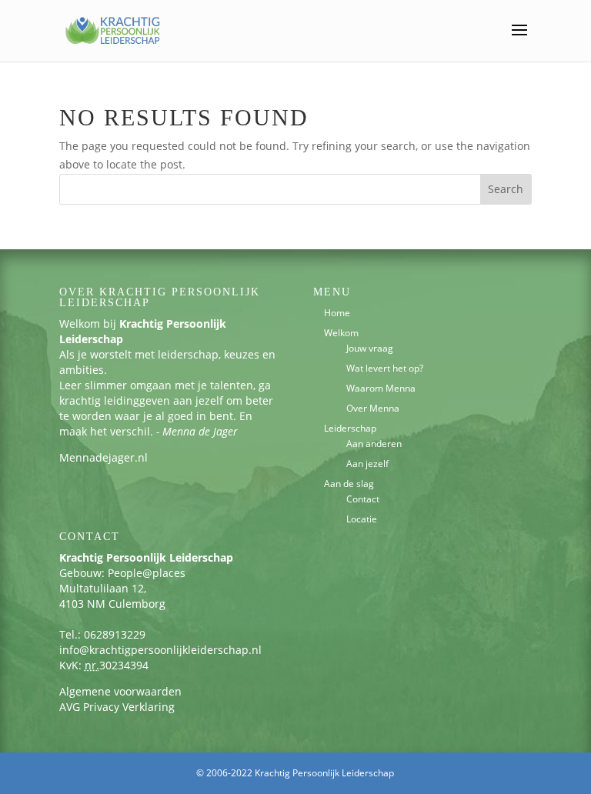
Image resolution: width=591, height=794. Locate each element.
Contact (362, 498)
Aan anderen (374, 443)
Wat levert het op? (384, 368)
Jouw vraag (369, 348)
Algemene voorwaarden (120, 691)
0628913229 (114, 634)
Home (337, 312)
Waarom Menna (381, 388)
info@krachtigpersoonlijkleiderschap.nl (160, 649)
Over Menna (372, 408)
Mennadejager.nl (103, 457)
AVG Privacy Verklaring (117, 706)
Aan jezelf (367, 463)
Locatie (361, 518)
